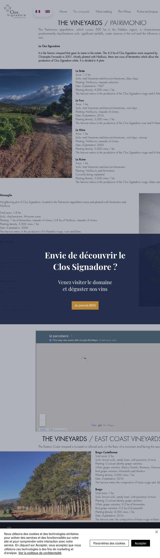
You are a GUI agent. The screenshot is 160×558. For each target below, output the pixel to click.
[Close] (156, 532)
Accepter (140, 543)
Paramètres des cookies (109, 543)
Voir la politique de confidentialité (39, 553)
